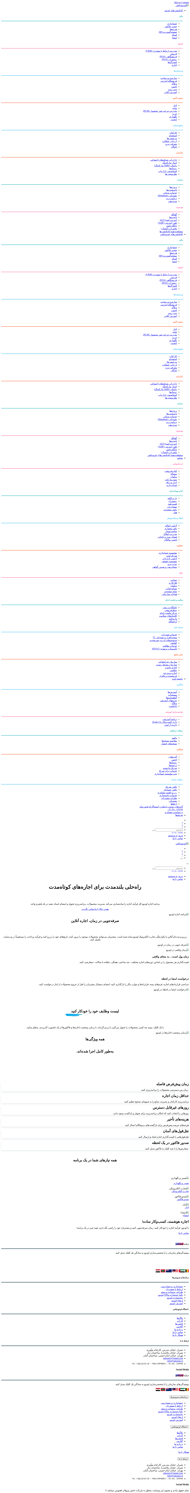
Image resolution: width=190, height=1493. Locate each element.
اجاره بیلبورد (171, 667)
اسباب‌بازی (171, 485)
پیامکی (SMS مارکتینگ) (165, 165)
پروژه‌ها (173, 187)
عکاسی (173, 670)
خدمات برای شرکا (168, 771)
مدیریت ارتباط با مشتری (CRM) (161, 51)
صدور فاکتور (170, 26)
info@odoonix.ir (175, 1361)
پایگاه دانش (171, 226)
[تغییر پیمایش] (181, 858)
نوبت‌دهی (172, 201)
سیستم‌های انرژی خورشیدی (163, 640)
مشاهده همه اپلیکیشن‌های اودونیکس (165, 455)
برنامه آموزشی (169, 719)
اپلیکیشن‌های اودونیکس (171, 234)
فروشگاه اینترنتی (168, 81)
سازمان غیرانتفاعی (167, 662)
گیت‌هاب (172, 757)
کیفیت (174, 119)
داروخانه (173, 618)
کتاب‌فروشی (170, 471)
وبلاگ (174, 84)
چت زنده (172, 89)
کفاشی (173, 643)
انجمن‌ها (179, 1323)
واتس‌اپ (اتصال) (169, 228)
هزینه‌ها (173, 29)
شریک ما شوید (170, 768)
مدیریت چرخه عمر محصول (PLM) (160, 111)
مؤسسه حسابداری (168, 553)
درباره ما (178, 1329)
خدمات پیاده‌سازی (168, 795)
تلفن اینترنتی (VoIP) (167, 223)
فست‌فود (172, 504)
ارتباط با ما (183, 1459)
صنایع (180, 458)
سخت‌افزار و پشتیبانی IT (165, 637)
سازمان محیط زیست (166, 664)
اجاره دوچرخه (170, 673)
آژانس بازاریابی (169, 558)
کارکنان (173, 132)
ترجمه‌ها (173, 765)
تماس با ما (178, 838)
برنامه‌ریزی (171, 198)
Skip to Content (181, 2)
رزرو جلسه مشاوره (167, 792)
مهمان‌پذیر (172, 506)
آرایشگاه (173, 621)
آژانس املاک (171, 525)
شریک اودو (171, 555)
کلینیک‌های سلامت (168, 616)
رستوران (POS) (169, 59)
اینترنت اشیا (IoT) (168, 220)
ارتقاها (174, 804)
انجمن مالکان (170, 540)
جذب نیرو (172, 564)
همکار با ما (177, 1335)
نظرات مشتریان (169, 798)
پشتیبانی (173, 801)
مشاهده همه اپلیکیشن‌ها (171, 231)
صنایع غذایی (171, 588)
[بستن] (187, 863)
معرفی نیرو (171, 144)
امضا (174, 37)
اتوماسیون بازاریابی (167, 171)
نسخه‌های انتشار (169, 743)
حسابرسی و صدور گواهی (164, 567)
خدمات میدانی (170, 192)
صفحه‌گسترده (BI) (168, 32)
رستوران (172, 501)
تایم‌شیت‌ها (171, 190)
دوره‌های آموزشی (168, 700)
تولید (174, 108)
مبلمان (173, 476)
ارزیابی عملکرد (169, 141)
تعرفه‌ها (179, 815)
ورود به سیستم (175, 835)
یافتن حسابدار (170, 789)
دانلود (174, 738)
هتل (175, 512)
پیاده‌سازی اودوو (175, 1297)
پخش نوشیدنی (170, 509)
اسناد (174, 35)
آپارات (180, 1321)
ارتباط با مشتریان (174, 1289)
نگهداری (173, 116)
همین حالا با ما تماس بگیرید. (95, 909)
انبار (175, 105)
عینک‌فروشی (170, 610)
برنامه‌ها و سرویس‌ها (179, 1397)
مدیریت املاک (170, 534)
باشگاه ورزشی (169, 607)
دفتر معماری (170, 528)
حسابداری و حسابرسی (172, 1286)
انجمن (174, 86)
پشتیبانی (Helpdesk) (167, 195)
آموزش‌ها (172, 692)
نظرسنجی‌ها (171, 174)
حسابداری (172, 23)
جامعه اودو (177, 679)
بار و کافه (172, 498)
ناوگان (174, 147)
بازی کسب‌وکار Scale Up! (164, 722)
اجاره (174, 65)
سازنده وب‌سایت (168, 78)
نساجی (173, 580)
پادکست (173, 706)
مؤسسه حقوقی (169, 561)
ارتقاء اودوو (177, 1300)
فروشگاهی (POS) (168, 56)
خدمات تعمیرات (169, 634)
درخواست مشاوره (174, 812)
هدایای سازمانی (169, 594)
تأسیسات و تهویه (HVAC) (164, 648)
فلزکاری (173, 583)
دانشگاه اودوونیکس (180, 1427)
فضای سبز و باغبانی (167, 537)
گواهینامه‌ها (171, 697)
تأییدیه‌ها (173, 217)
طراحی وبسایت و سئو (172, 1292)
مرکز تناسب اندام (168, 613)
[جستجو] (153, 830)
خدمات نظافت (170, 646)
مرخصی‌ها (172, 138)
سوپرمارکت (171, 479)
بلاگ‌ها (180, 1318)
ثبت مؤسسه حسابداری (165, 774)
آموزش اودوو (176, 1303)
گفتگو (174, 214)
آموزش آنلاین (170, 92)
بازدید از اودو (171, 725)
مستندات (172, 695)
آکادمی (179, 1326)
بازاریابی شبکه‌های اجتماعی (163, 160)
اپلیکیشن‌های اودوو (174, 10)
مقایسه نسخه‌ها (169, 741)
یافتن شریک (171, 787)
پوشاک (173, 474)
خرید (174, 114)
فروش (173, 53)
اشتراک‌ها (172, 62)
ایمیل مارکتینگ (170, 162)
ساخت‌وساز (171, 531)
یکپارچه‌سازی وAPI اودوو (170, 1295)
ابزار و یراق (171, 482)
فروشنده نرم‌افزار (168, 676)
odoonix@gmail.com (173, 1358)
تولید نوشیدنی (170, 591)
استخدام (173, 135)
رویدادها (173, 168)
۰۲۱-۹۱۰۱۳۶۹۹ (175, 809)
